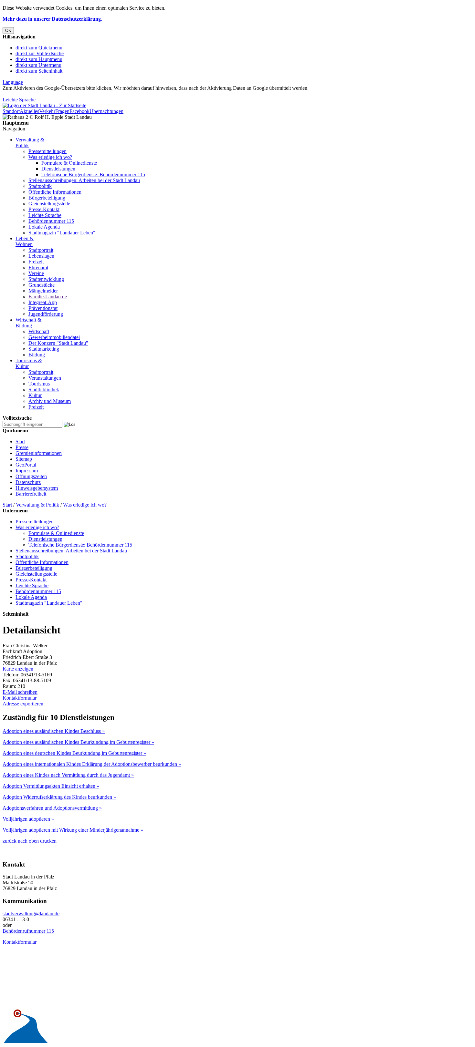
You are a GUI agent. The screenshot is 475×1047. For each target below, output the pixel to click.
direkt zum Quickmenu (39, 47)
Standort (11, 111)
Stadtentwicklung (46, 279)
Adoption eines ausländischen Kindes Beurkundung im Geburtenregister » (78, 742)
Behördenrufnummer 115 (28, 931)
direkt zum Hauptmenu (39, 59)
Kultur (35, 395)
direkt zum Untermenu (38, 65)
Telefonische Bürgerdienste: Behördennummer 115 (93, 174)
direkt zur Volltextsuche (40, 53)
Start (20, 441)
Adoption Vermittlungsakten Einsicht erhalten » (51, 786)
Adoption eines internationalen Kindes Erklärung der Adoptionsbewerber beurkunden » (92, 764)
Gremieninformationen (39, 453)
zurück (9, 841)
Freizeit (36, 261)
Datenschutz (28, 482)
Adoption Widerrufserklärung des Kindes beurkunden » (59, 797)
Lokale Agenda (44, 227)
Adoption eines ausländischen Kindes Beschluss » (54, 731)
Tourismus (39, 383)
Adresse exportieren (23, 703)
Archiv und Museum (49, 401)
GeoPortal (26, 464)
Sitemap (24, 459)
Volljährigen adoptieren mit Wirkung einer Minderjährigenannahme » (73, 830)
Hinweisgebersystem (37, 488)
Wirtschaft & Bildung (28, 322)
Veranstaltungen (44, 378)
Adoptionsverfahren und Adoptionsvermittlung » (52, 808)
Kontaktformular (20, 698)
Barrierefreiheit (31, 494)
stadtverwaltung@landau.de (31, 913)
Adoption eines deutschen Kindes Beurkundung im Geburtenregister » (74, 753)
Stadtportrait (40, 250)
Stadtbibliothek (43, 389)
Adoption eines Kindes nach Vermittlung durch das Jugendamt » (68, 775)
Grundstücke (41, 285)
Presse (22, 447)
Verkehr (47, 111)
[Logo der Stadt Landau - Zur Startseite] (44, 105)
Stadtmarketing (43, 349)
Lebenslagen (41, 256)
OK (8, 30)
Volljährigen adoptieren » (28, 819)
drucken (48, 841)
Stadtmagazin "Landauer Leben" (61, 232)
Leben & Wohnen (25, 241)
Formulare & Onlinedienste (69, 163)
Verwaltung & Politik (37, 505)
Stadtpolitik (40, 186)
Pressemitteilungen (47, 151)
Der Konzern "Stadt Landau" (58, 343)
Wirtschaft (38, 331)
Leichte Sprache (19, 99)
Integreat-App (42, 302)
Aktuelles (29, 111)
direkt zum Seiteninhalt (39, 71)
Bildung (36, 354)
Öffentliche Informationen (54, 192)
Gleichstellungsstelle (49, 203)
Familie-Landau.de (47, 296)
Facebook (79, 111)
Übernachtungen (106, 111)
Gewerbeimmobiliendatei (54, 337)
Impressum (27, 470)
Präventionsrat (43, 308)
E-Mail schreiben (20, 692)
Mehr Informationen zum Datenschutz (41, 94)
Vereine (36, 273)
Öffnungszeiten (31, 476)
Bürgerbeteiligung (46, 197)
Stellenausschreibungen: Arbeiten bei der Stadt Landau (84, 180)
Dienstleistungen (58, 168)
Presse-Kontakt (43, 209)
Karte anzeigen (18, 669)
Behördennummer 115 (51, 221)
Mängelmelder (43, 290)
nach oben (27, 841)
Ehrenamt (38, 267)
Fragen (62, 111)
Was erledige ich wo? (50, 157)
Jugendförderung (45, 314)
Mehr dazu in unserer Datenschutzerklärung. (52, 19)
